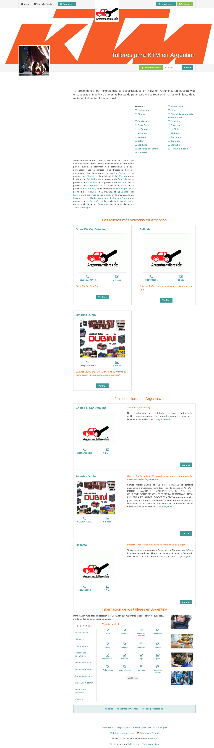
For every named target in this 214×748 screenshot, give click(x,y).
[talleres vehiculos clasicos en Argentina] (157, 667)
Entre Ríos (91, 182)
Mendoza (128, 201)
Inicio (26, 4)
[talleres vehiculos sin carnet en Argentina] (141, 644)
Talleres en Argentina (123, 733)
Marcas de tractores (80, 691)
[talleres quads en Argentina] (107, 644)
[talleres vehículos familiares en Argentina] (124, 630)
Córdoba (91, 188)
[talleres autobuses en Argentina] (141, 667)
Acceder (185, 4)
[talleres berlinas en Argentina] (157, 644)
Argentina (67, 4)
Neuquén (91, 191)
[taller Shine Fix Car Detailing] (102, 253)
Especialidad (81, 632)
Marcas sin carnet (84, 682)
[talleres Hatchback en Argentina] (157, 630)
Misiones (77, 198)
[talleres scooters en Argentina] (124, 655)
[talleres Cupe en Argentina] (141, 655)
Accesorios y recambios (81, 654)
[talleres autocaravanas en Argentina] (107, 655)
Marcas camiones (84, 676)
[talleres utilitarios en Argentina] (124, 644)
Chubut (90, 176)
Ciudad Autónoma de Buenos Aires (108, 198)
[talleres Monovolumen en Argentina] (124, 667)
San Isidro (91, 179)
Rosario (123, 176)
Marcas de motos (84, 669)
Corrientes (92, 185)
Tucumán (94, 201)
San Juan (122, 182)
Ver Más (102, 297)
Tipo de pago (81, 646)
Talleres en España (149, 733)
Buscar (187, 67)
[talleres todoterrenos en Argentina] (107, 667)
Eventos (79, 699)
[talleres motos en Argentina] (107, 630)
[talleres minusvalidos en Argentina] (141, 630)
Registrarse (166, 4)
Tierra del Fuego (81, 207)
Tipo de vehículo (83, 626)
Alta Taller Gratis (44, 4)
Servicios (79, 639)
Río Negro (121, 188)
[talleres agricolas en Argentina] (157, 655)
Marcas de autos (83, 662)
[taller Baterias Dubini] (102, 338)
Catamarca (103, 204)
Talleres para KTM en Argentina (143, 744)
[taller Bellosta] (166, 253)
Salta (123, 185)
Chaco (107, 195)
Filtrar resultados (152, 67)
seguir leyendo (163, 419)
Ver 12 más (133, 678)
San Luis (122, 179)
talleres (153, 738)
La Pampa (119, 173)
